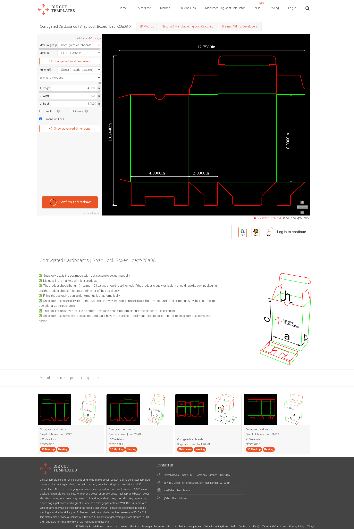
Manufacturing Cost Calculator (225, 8)
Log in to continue (291, 231)
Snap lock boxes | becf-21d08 (262, 434)
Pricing (274, 8)
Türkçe (310, 526)
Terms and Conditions (274, 526)
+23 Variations (48, 439)
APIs (259, 6)
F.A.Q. (256, 526)
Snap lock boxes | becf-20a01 (125, 434)
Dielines (165, 8)
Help (233, 526)
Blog (169, 526)
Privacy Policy (297, 526)
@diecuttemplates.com (176, 498)
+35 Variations (117, 439)
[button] (130, 26)
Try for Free (143, 8)
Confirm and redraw (75, 202)
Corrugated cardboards (53, 429)
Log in (292, 8)
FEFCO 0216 (253, 444)
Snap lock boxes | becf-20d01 (193, 444)
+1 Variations (253, 439)
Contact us (245, 526)
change (97, 38)
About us (134, 526)
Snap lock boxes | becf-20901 (56, 434)
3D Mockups (187, 8)
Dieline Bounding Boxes (216, 526)
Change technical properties (72, 61)
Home (123, 8)
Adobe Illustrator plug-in (188, 526)
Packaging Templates (153, 526)
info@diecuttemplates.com (178, 490)
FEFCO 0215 (47, 444)
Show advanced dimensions (72, 128)
